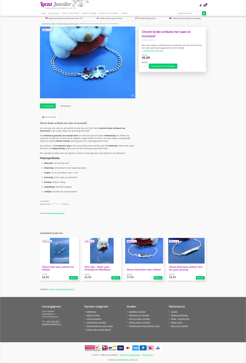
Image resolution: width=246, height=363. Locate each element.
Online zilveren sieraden (139, 322)
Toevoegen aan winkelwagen (163, 66)
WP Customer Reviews (57, 213)
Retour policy (177, 322)
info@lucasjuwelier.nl (51, 324)
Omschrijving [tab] (48, 106)
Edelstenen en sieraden (139, 315)
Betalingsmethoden (179, 315)
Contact (124, 13)
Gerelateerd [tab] (65, 106)
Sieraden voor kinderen (108, 13)
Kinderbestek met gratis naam (99, 326)
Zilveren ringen (93, 315)
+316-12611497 (52, 321)
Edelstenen (91, 311)
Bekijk (74, 278)
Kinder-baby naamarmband (67, 23)
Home (43, 13)
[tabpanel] (88, 169)
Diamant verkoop (88, 13)
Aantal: (145, 62)
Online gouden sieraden (139, 319)
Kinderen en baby (48, 23)
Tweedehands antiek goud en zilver (144, 326)
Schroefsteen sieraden (96, 322)
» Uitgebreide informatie (152, 50)
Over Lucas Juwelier (71, 13)
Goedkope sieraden (137, 311)
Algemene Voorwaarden (129, 355)
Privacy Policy (148, 355)
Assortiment (53, 13)
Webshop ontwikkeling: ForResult (123, 359)
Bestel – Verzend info (180, 319)
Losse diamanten (93, 319)
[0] (204, 5)
